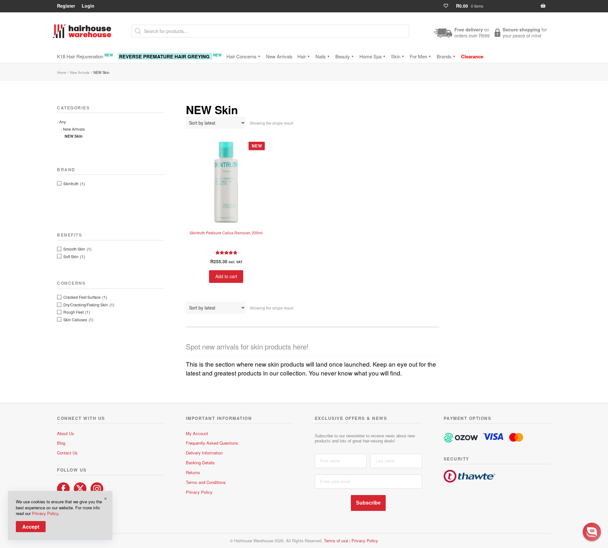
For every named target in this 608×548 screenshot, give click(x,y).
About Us (65, 433)
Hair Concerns (241, 56)
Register (66, 6)
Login (88, 6)
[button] (592, 532)
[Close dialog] (596, 460)
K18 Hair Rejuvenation (85, 56)
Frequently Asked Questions (212, 443)
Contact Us (67, 453)
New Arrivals (279, 56)
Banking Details (200, 463)
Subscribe (368, 503)
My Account (197, 433)
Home (61, 72)
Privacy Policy (199, 492)
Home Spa (370, 56)
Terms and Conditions (206, 482)
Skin (395, 56)
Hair (301, 56)
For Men (418, 56)
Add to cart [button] (226, 276)
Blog (61, 443)
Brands (444, 56)
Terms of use (336, 541)
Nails (320, 56)
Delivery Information (204, 453)
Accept (30, 526)
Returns (193, 472)
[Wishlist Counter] (448, 6)
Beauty (342, 56)
